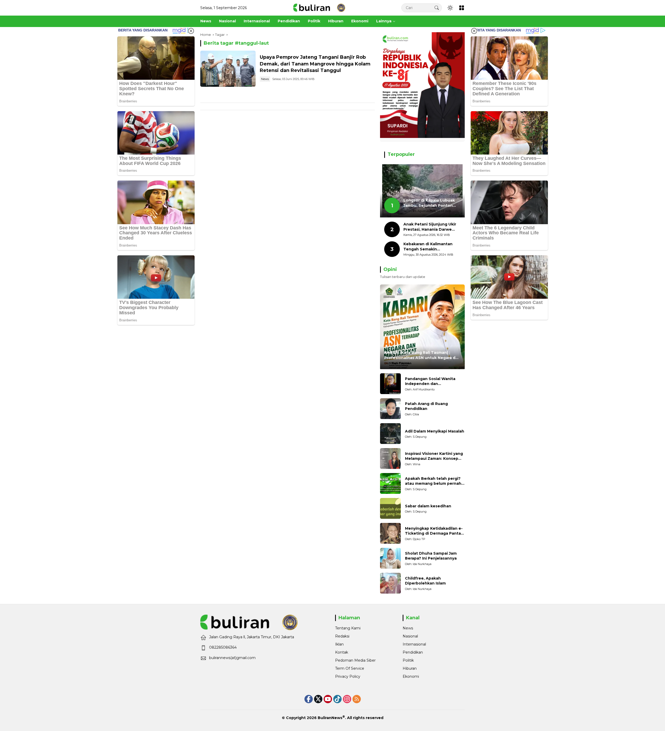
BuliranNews (330, 717)
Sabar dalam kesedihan (428, 506)
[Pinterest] (328, 699)
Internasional (414, 644)
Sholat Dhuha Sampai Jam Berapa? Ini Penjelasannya (431, 556)
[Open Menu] (461, 8)
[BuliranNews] (319, 7)
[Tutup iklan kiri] (191, 31)
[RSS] (357, 699)
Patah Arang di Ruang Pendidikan (426, 406)
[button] (436, 7)
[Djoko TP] (390, 533)
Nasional (410, 636)
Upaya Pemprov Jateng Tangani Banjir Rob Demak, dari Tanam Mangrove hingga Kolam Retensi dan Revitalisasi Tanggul (315, 63)
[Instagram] (347, 699)
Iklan (339, 644)
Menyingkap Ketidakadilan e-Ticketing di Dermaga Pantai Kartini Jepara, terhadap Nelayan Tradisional (434, 531)
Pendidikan (413, 652)
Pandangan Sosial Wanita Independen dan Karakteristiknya (430, 381)
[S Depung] (390, 433)
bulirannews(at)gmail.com (232, 657)
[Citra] (390, 408)
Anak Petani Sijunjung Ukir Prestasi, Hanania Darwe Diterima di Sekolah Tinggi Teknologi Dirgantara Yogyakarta (429, 227)
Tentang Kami (348, 628)
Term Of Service (349, 668)
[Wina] (390, 458)
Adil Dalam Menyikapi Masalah (434, 431)
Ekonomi (411, 676)
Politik (408, 660)
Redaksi (342, 636)
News (265, 79)
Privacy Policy (347, 676)
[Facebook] (308, 699)
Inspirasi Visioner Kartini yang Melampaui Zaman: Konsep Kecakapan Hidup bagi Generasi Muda (434, 456)
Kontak (341, 652)
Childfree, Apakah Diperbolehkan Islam (425, 581)
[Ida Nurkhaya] (390, 558)
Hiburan (410, 668)
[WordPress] (337, 699)
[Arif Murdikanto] (390, 383)
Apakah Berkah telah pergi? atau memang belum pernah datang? (433, 481)
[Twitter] (318, 699)
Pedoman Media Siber (355, 660)
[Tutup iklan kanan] (474, 31)
